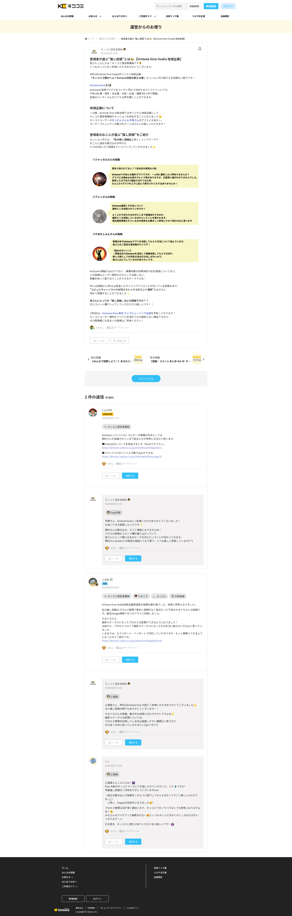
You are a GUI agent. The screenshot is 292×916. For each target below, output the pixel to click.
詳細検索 (194, 6)
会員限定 (225, 16)
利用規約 (91, 907)
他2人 (122, 830)
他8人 (119, 463)
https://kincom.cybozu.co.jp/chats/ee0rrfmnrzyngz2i (132, 456)
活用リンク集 (172, 16)
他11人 (119, 647)
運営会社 (79, 907)
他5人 (122, 731)
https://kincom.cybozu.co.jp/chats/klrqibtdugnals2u (132, 447)
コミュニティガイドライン (111, 907)
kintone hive (97, 85)
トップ (91, 38)
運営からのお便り (107, 38)
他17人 (110, 327)
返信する (130, 475)
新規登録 (211, 6)
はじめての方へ (119, 16)
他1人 (122, 547)
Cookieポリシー (133, 907)
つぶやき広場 (198, 16)
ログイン (228, 6)
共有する (121, 341)
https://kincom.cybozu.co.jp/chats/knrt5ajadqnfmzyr (132, 640)
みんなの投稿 (67, 16)
